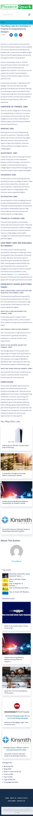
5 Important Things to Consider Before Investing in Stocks (14, 474)
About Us (13, 798)
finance (16, 274)
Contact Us (21, 801)
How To (6, 777)
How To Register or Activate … (16, 585)
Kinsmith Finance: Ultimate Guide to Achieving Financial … (15, 755)
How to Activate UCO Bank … (19, 588)
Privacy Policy (23, 798)
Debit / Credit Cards (11, 772)
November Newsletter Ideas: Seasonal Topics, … (19, 575)
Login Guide (8, 779)
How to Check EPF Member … (19, 592)
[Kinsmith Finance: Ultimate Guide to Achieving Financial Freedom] (16, 517)
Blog (5, 769)
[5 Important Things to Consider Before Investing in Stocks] (16, 461)
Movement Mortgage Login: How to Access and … (16, 723)
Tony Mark (16, 561)
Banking (7, 766)
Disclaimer (12, 801)
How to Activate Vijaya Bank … (17, 580)
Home (7, 798)
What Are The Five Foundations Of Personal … (16, 692)
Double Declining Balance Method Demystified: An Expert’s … (14, 659)
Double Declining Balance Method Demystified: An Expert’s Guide (15, 502)
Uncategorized (9, 782)
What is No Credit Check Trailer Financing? (16, 627)
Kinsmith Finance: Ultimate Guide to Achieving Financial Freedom (16, 530)
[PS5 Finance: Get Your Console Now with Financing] (16, 433)
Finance (7, 774)
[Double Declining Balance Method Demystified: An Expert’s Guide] (16, 489)
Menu (3, 22)
